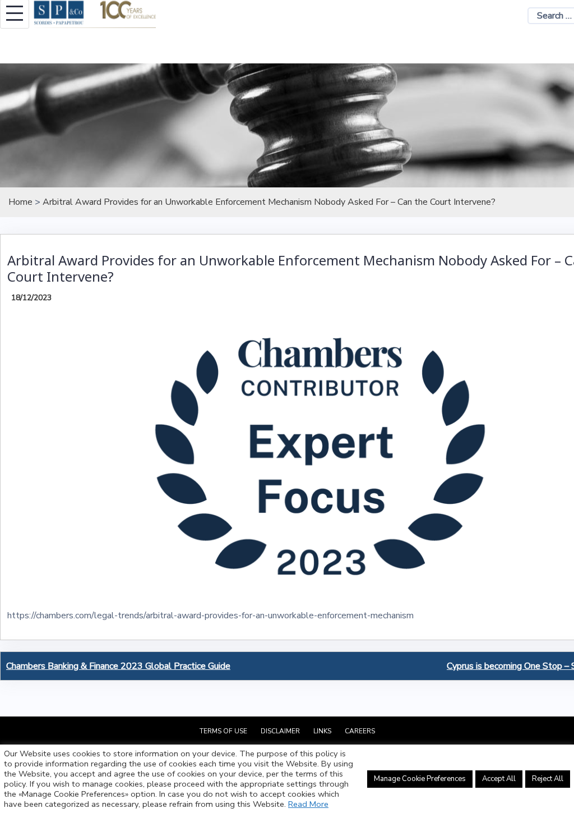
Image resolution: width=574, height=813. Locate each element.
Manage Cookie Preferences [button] (420, 779)
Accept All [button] (499, 779)
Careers (360, 731)
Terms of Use (223, 731)
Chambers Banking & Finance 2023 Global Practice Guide (118, 666)
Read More (308, 804)
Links (322, 731)
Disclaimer (280, 731)
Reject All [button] (547, 779)
